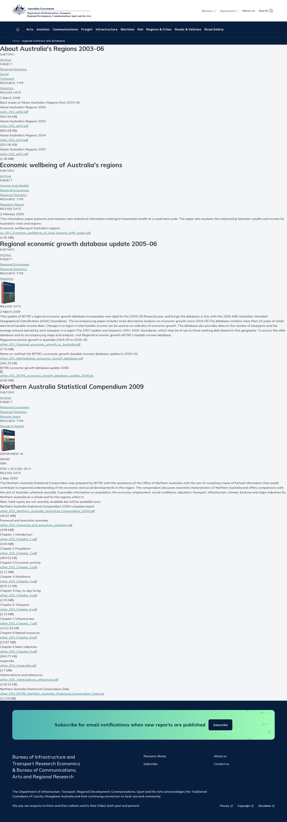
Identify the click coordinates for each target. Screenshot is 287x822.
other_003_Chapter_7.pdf (18, 623)
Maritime (127, 29)
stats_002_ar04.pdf (14, 140)
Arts (29, 29)
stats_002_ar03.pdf (14, 154)
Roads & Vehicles (188, 29)
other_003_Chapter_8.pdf (18, 637)
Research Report (12, 204)
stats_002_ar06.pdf (14, 112)
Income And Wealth (14, 186)
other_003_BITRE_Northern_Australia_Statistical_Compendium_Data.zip (52, 694)
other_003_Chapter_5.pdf (18, 595)
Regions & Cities (159, 29)
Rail (140, 29)
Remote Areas (10, 417)
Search (263, 10)
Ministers (207, 11)
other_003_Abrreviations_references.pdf (29, 680)
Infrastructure (107, 29)
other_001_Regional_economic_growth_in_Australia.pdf (40, 344)
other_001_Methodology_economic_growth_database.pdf (41, 358)
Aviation (43, 29)
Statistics (6, 88)
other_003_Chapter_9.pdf (18, 651)
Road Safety (214, 29)
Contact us (221, 764)
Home (16, 41)
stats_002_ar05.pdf (14, 126)
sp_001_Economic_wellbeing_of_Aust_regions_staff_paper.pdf (45, 233)
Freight (87, 29)
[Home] (17, 29)
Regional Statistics (13, 69)
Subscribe (220, 725)
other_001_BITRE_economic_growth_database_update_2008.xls (47, 376)
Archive (5, 60)
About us (248, 10)
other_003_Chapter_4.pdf (18, 581)
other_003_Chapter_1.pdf (18, 539)
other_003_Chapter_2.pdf (18, 553)
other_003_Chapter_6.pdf (18, 609)
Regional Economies (14, 190)
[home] (51, 11)
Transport (7, 79)
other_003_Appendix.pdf (18, 665)
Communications (65, 29)
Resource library (155, 756)
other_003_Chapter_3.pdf (18, 567)
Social (4, 74)
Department (227, 11)
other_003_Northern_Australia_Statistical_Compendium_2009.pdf (47, 511)
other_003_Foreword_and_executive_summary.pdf (36, 525)
